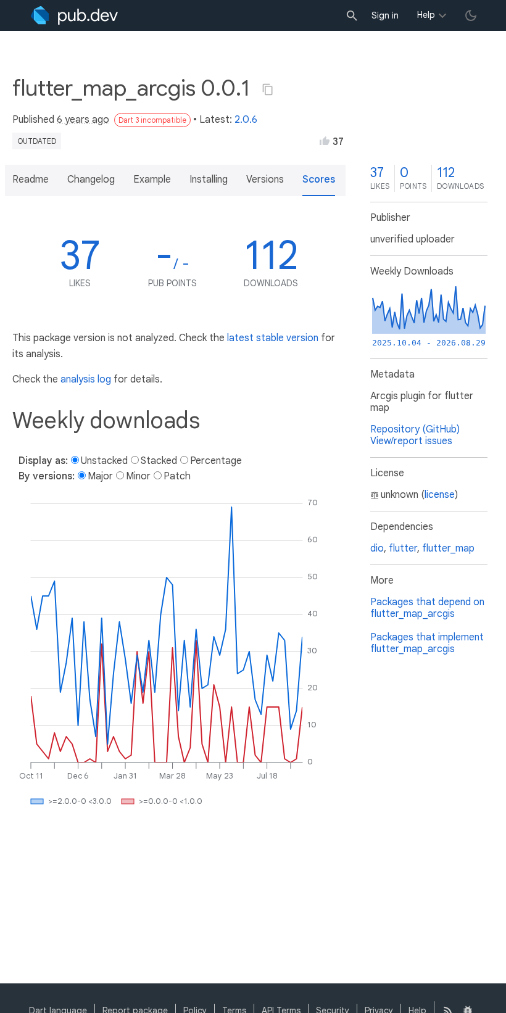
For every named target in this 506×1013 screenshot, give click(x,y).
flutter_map (448, 548)
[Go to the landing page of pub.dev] (74, 15)
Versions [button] (265, 179)
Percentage (216, 461)
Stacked (159, 461)
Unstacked (104, 461)
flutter (403, 548)
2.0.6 (245, 120)
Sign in (385, 15)
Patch (177, 476)
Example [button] (152, 179)
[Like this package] (324, 140)
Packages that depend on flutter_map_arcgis (427, 608)
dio (377, 548)
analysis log (85, 379)
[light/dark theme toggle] (470, 15)
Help (426, 14)
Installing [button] (208, 179)
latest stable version (272, 338)
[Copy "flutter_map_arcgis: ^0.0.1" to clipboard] (268, 89)
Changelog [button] (91, 179)
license (440, 495)
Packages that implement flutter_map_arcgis (427, 643)
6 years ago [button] (83, 120)
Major (100, 476)
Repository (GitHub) (415, 429)
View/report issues (411, 441)
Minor (138, 476)
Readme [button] (30, 179)
